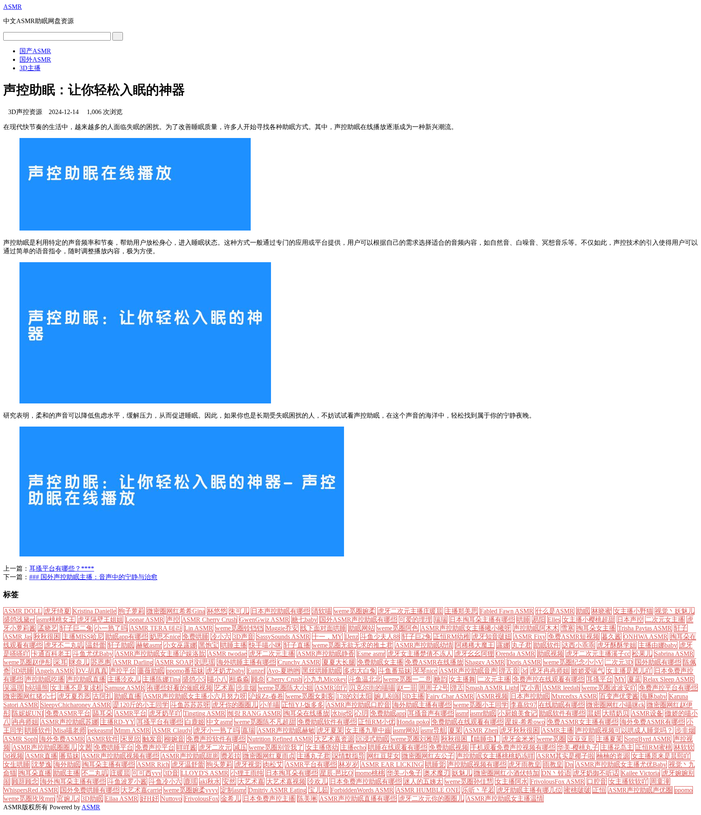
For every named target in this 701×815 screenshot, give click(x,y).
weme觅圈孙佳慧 (469, 781)
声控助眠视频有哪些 (476, 764)
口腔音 (596, 781)
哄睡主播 (234, 645)
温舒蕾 (95, 645)
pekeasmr (100, 730)
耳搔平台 (600, 679)
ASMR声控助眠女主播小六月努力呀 (194, 696)
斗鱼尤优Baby (93, 653)
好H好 (149, 798)
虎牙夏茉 (330, 730)
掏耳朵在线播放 (306, 713)
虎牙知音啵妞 (491, 636)
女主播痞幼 (322, 747)
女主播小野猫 (633, 611)
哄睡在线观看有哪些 (397, 747)
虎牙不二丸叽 (64, 645)
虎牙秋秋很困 (519, 730)
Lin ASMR (198, 628)
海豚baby (654, 696)
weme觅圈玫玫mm (29, 798)
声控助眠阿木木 (536, 628)
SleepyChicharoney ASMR (76, 704)
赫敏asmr (148, 645)
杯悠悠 (217, 611)
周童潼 (660, 781)
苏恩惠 (101, 662)
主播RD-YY (118, 721)
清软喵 (321, 611)
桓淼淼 (239, 679)
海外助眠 (67, 764)
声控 (172, 619)
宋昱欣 (130, 738)
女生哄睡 (17, 764)
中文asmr (219, 721)
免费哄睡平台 (113, 747)
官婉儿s (68, 798)
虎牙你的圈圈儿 (235, 704)
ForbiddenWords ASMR (362, 790)
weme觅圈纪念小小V (573, 662)
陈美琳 (307, 798)
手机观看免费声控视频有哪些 (513, 747)
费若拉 (231, 755)
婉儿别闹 (387, 696)
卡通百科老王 (51, 653)
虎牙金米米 (518, 738)
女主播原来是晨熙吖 (661, 755)
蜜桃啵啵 (577, 790)
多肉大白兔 (360, 670)
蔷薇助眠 (151, 670)
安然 (229, 781)
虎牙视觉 (248, 764)
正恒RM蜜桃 (654, 747)
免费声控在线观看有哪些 (548, 679)
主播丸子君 (313, 755)
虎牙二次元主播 (272, 653)
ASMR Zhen (481, 730)
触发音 (152, 738)
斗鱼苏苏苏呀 (190, 704)
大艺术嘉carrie (141, 790)
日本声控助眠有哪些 (280, 611)
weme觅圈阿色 (397, 628)
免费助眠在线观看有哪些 (467, 721)
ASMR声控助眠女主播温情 (504, 798)
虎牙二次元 (215, 747)
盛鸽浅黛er (19, 619)
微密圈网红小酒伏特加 (506, 773)
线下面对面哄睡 (323, 628)
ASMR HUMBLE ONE (428, 790)
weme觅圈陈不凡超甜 (264, 721)
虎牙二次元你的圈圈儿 (431, 798)
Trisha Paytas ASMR (645, 628)
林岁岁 (348, 764)
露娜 (503, 645)
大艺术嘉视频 (286, 781)
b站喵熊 (37, 687)
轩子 (680, 628)
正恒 (599, 790)
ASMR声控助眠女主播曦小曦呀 (466, 628)
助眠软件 (547, 645)
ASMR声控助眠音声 (468, 670)
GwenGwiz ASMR (264, 619)
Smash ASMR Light (492, 687)
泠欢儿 (317, 781)
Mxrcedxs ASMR (574, 696)
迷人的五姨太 (423, 781)
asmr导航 (433, 730)
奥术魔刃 (437, 773)
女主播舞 (462, 679)
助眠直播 (128, 696)
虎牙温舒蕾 (188, 764)
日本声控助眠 (529, 696)
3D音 (171, 773)
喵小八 (217, 679)
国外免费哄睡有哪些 (89, 790)
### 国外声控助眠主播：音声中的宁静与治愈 (93, 577)
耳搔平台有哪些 (160, 721)
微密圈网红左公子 (428, 755)
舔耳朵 (102, 713)
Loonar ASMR (144, 619)
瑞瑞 (440, 619)
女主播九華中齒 (368, 730)
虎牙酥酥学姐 (616, 645)
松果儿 (642, 653)
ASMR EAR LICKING (392, 764)
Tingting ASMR (204, 713)
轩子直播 (297, 645)
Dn (569, 764)
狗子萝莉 (131, 611)
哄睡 (523, 619)
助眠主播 (67, 773)
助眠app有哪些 (127, 636)
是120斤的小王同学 (140, 704)
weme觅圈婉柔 (354, 611)
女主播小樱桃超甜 (589, 619)
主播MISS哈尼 (82, 636)
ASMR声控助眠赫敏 (286, 730)
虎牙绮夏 (57, 611)
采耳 (60, 662)
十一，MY (327, 636)
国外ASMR (35, 59)
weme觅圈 (551, 738)
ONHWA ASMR (646, 636)
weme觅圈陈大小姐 (285, 687)
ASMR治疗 (331, 687)
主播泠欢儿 (124, 679)
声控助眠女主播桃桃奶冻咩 (495, 755)
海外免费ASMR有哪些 (652, 721)
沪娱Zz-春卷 (266, 696)
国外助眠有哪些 (658, 662)
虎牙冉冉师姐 (549, 670)
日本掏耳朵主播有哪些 (481, 619)
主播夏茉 (609, 738)
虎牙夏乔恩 (74, 696)
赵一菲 (407, 687)
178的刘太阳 (354, 696)
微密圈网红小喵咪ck (616, 704)
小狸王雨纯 (247, 773)
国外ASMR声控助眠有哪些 (358, 619)
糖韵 (440, 679)
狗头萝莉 (219, 764)
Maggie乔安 (282, 628)
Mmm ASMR (132, 730)
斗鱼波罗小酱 (127, 781)
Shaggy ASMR (485, 662)
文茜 (85, 747)
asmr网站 (406, 730)
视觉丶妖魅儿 (674, 611)
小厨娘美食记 (517, 713)
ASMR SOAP (174, 662)
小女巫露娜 (180, 645)
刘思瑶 (205, 662)
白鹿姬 (194, 721)
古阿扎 (102, 696)
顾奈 (258, 679)
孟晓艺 (48, 628)
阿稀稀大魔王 (474, 645)
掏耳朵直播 (35, 773)
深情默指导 (348, 755)
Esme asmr (371, 653)
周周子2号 (433, 687)
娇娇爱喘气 (588, 670)
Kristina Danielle (94, 611)
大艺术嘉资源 (334, 738)
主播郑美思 (461, 611)
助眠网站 (361, 628)
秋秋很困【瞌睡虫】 (470, 738)
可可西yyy (146, 773)
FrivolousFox (201, 798)
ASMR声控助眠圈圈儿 (44, 747)
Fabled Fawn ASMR (506, 611)
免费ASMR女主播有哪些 (582, 721)
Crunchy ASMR (299, 662)
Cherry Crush (284, 679)
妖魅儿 (462, 773)
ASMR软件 (102, 738)
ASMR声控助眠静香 (326, 653)
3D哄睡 (22, 670)
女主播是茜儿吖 (629, 670)
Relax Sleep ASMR (668, 679)
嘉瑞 (248, 730)
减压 (240, 747)
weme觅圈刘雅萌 (415, 738)
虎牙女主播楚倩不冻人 (419, 653)
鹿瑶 (190, 781)
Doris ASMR (524, 662)
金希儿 (231, 798)
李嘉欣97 (523, 704)
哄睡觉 (435, 764)
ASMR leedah (561, 687)
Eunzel (256, 670)
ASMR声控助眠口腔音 (358, 704)
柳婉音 (174, 738)
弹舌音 (509, 670)
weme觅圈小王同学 (481, 704)
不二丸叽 (95, 773)
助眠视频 (550, 653)
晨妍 (593, 713)
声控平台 (122, 670)
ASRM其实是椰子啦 (565, 755)
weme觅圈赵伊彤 (28, 662)
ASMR (12, 6)
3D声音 (243, 636)
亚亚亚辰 (581, 738)
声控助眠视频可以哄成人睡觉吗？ (624, 730)
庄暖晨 (120, 773)
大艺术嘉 (251, 781)
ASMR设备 (647, 713)
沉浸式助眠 (372, 738)
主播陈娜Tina (161, 679)
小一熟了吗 (111, 628)
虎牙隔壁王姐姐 (100, 619)
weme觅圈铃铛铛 (239, 628)
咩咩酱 (186, 747)
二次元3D (619, 662)
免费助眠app (388, 713)
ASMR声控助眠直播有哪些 (357, 798)
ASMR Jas (18, 636)
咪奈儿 (79, 662)
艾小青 (530, 687)
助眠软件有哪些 (562, 713)
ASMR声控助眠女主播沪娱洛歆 (160, 653)
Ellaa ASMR (121, 798)
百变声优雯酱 (619, 696)
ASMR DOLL (23, 611)
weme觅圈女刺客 (310, 696)
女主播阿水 (511, 781)
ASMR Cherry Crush (209, 619)
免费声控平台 (154, 747)
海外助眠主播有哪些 (422, 704)
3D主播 (30, 68)
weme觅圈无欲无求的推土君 (352, 645)
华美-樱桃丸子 (577, 747)
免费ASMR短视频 (573, 636)
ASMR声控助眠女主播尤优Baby (621, 764)
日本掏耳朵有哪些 (292, 773)
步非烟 (685, 730)
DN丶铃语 (556, 773)
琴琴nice (425, 670)
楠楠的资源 (613, 755)
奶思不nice (165, 636)
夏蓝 (634, 679)
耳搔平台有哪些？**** (61, 568)
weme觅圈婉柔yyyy (191, 790)
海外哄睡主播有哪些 (246, 662)
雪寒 (567, 628)
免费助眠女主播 (380, 662)
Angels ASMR (55, 670)
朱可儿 (239, 611)
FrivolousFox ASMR (557, 781)
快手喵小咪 (265, 645)
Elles (554, 619)
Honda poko (413, 721)
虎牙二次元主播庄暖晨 (410, 611)
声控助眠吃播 (44, 679)
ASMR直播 (41, 755)
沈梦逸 (42, 764)
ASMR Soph (20, 738)
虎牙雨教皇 (524, 764)
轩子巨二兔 (76, 628)
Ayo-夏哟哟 (283, 670)
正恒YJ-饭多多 (303, 704)
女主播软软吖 (628, 781)
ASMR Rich (153, 764)
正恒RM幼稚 (452, 636)
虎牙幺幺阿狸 (474, 653)
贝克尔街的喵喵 (372, 687)
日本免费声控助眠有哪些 (365, 781)
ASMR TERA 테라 (156, 628)
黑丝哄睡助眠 (321, 670)
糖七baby (304, 619)
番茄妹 (69, 755)
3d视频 (13, 755)
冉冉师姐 (25, 721)
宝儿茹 (318, 790)
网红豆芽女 (383, 755)
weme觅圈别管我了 (276, 747)
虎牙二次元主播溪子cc (598, 653)
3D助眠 (92, 798)
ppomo (683, 790)
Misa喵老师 (70, 730)
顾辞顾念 (25, 781)
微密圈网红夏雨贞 (269, 755)
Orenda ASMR (515, 653)
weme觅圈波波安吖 (609, 687)
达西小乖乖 (578, 645)
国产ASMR (35, 50)
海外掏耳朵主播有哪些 (73, 781)
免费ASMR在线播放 (434, 662)
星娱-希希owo (525, 721)
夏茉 (455, 730)
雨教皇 (553, 764)
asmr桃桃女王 (56, 619)
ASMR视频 (492, 696)
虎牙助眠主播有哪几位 (529, 790)
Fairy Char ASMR (450, 696)
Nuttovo (171, 798)
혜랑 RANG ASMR (254, 713)
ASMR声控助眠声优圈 (640, 790)
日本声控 (630, 619)
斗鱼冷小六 (165, 781)
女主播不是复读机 (77, 687)
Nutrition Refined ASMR (279, 738)
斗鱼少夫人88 (380, 636)
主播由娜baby (658, 645)
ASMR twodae (227, 653)
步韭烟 (246, 687)
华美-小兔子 (404, 773)
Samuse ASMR (125, 687)
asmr (462, 713)
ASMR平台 (130, 713)
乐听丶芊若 (478, 790)
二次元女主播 (664, 619)
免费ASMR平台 (68, 713)
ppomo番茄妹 (185, 670)
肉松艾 (273, 764)
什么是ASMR (555, 611)
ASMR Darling (133, 662)
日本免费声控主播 (269, 798)
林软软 (684, 747)
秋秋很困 (47, 636)
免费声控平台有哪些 (668, 687)
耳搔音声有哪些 (431, 713)
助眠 (582, 611)
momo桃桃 (370, 773)
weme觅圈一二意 (408, 679)
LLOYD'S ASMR (204, 773)
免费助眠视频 (448, 747)
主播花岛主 (617, 747)
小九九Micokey (325, 679)
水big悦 (342, 713)
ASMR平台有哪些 (310, 764)
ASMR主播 (557, 730)
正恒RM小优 (377, 721)
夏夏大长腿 (339, 662)
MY (620, 679)
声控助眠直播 (86, 679)
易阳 (538, 619)
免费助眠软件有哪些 (327, 721)
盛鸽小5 (194, 679)
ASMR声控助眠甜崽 (190, 755)
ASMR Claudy (172, 730)
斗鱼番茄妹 (394, 670)
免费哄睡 (196, 636)
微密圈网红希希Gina (176, 611)
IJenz (351, 636)
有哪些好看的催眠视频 (179, 687)
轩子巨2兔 (416, 636)
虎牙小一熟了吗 (216, 730)
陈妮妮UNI (27, 713)
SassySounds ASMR (283, 636)
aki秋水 (210, 781)
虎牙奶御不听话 (596, 773)
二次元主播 (494, 679)
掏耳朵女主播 (595, 628)
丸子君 (521, 645)
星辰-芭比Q (336, 773)
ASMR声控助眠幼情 (424, 645)
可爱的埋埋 (415, 619)
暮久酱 (611, 636)
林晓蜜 (601, 611)
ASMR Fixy (530, 636)
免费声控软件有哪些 (216, 738)
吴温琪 (13, 687)
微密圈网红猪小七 (30, 696)
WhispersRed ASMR (31, 790)
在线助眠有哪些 (561, 704)
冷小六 (220, 636)
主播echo (353, 747)
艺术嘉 (224, 687)
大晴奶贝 (616, 713)
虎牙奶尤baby (225, 670)
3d (524, 670)
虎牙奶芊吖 (165, 713)
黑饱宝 (208, 645)
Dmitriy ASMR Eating (277, 790)
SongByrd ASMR (648, 738)
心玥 (361, 713)
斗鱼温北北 (365, 679)
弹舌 (457, 687)
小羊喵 (270, 704)
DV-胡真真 (91, 670)
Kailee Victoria (640, 773)
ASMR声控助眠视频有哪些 (120, 755)
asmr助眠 (483, 713)
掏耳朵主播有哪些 (108, 764)
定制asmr (233, 790)
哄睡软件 (38, 730)
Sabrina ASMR (674, 653)
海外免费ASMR (62, 738)
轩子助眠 (121, 645)
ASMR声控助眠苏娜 (69, 721)
